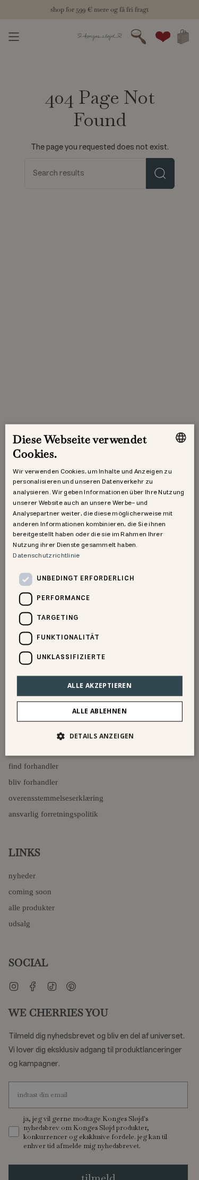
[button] (99, 736)
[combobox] (181, 437)
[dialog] (99, 589)
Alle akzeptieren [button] (99, 685)
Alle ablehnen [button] (99, 711)
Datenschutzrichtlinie (46, 555)
